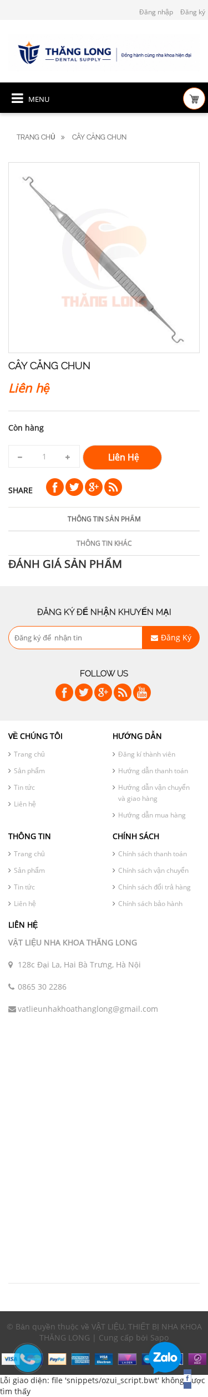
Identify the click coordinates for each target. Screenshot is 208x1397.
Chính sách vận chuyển (153, 870)
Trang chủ (36, 137)
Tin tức (24, 787)
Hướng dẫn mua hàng (152, 815)
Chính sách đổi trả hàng (154, 887)
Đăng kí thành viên (146, 754)
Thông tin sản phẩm (104, 519)
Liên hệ (25, 804)
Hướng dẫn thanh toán (153, 770)
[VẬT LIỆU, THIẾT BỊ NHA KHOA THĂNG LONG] (104, 51)
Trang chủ (29, 754)
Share (20, 490)
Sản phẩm (29, 770)
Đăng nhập (156, 12)
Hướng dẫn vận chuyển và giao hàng (154, 793)
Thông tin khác (104, 543)
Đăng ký (192, 12)
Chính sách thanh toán (152, 853)
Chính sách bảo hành (150, 903)
